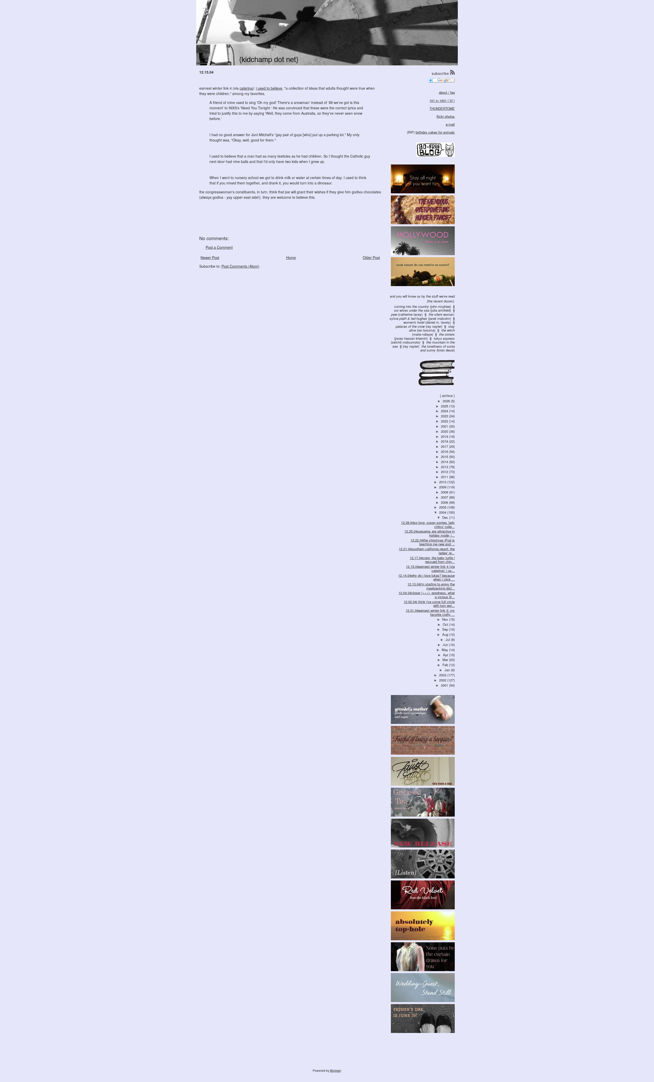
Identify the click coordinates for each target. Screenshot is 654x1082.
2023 (445, 416)
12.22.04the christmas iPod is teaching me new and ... (433, 542)
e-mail (450, 124)
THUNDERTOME (442, 108)
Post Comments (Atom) (240, 266)
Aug (445, 634)
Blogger (335, 1070)
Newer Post (210, 257)
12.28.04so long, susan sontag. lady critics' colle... (428, 524)
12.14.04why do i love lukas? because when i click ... (426, 577)
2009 (443, 487)
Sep (445, 629)
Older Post (371, 257)
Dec (445, 517)
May (445, 649)
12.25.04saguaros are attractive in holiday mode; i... (429, 533)
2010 (443, 481)
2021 (445, 426)
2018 (445, 441)
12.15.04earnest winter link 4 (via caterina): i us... (430, 568)
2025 (445, 406)
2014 (445, 461)
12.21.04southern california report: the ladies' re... (427, 550)
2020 (445, 431)
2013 (445, 466)
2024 (445, 410)
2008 (445, 492)
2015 (445, 456)
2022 (445, 421)
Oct (446, 624)
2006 (445, 502)
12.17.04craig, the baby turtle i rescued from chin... (432, 559)
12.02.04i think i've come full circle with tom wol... (429, 603)
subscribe (441, 73)
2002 (443, 680)
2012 (445, 471)
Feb (445, 664)
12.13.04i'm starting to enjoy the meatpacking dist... (431, 586)
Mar (445, 659)
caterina (246, 88)
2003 (443, 675)
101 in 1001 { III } (442, 100)
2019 (445, 436)
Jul (448, 639)
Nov (445, 619)
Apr (446, 654)
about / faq (447, 92)
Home (291, 257)
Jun (446, 644)
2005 (443, 507)
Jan (448, 669)
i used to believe (269, 88)
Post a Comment (219, 247)
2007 (445, 497)
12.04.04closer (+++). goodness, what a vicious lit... (427, 594)
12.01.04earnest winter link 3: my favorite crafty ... (430, 612)
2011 (445, 476)
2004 (443, 512)
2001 (445, 685)
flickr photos (446, 116)
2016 (445, 451)
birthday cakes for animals (435, 132)
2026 (447, 400)
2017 (445, 446)
